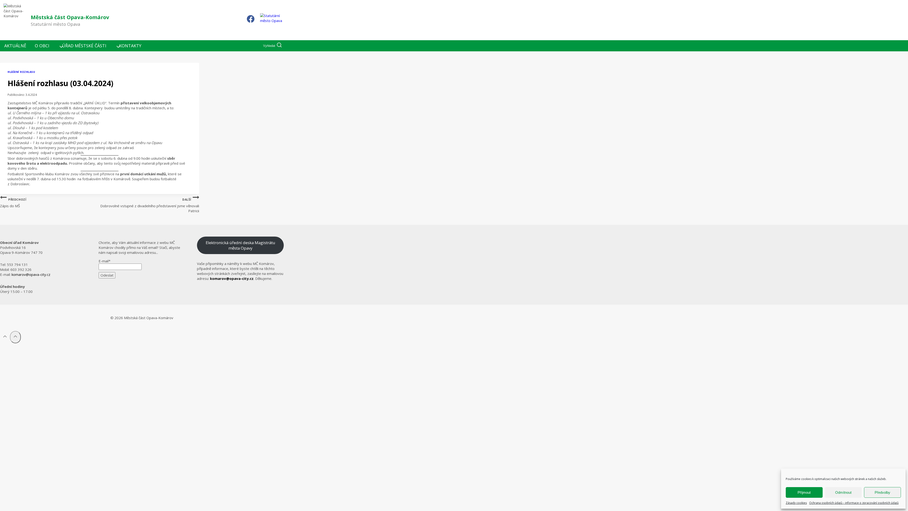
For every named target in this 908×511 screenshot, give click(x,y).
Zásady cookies (796, 503)
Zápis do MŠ (13, 203)
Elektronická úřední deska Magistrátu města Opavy (240, 245)
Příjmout (804, 492)
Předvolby (882, 492)
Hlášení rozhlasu (21, 72)
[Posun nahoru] (5, 337)
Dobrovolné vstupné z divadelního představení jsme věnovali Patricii (149, 205)
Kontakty (130, 45)
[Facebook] (251, 20)
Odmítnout (843, 492)
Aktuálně (15, 45)
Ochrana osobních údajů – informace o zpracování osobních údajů (854, 503)
